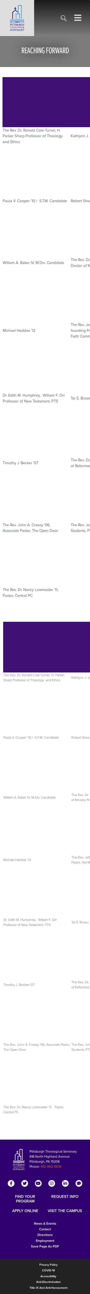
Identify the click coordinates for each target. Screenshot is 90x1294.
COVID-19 (48, 1270)
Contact (45, 1229)
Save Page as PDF (45, 1246)
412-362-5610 (51, 1166)
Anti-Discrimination (48, 1282)
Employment (45, 1241)
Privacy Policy (48, 1265)
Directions (45, 1235)
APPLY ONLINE (25, 1211)
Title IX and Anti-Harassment (48, 1288)
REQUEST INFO (64, 1196)
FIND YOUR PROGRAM (25, 1199)
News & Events (45, 1223)
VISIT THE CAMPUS (65, 1211)
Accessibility (48, 1276)
